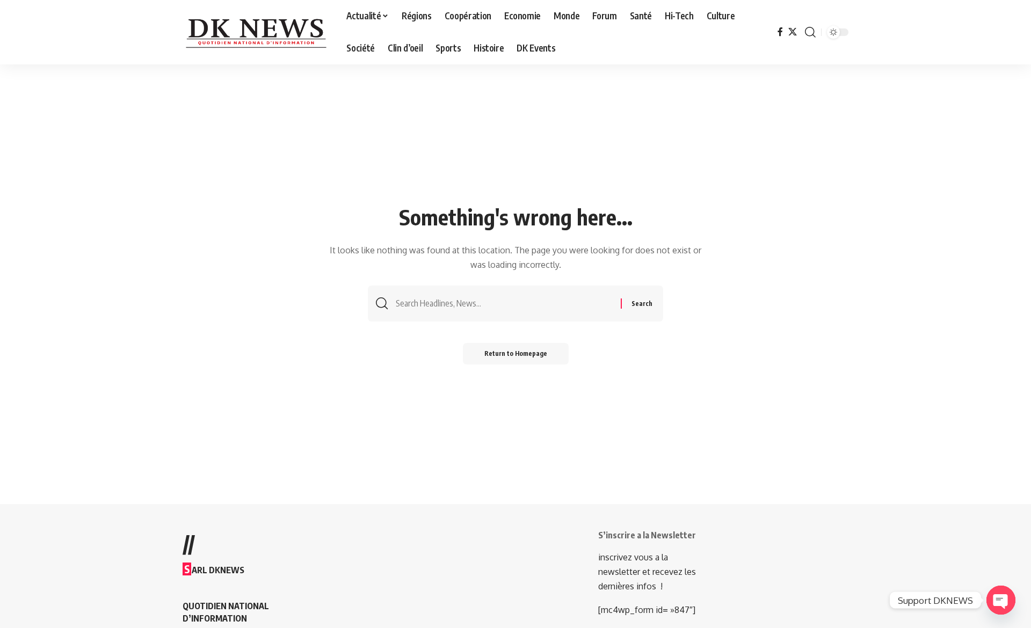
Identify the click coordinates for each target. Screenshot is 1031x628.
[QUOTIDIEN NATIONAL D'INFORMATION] (256, 32)
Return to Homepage (515, 353)
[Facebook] (780, 32)
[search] (810, 32)
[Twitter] (793, 32)
